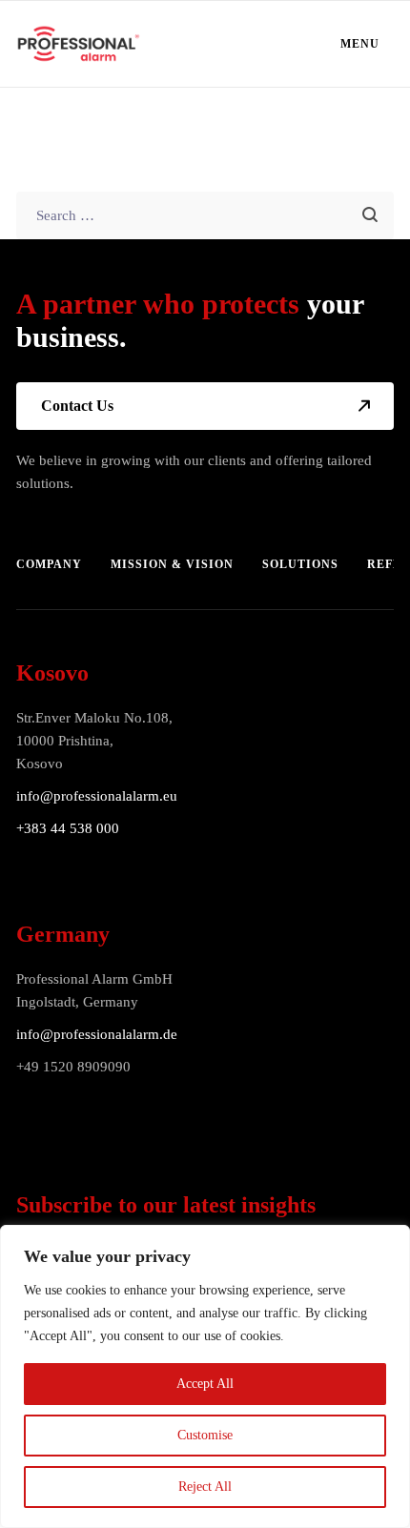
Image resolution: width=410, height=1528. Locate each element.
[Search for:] (205, 215)
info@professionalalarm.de (96, 1034)
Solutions (300, 564)
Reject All (205, 1486)
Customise (205, 1435)
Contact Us (77, 405)
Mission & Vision (172, 564)
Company (49, 564)
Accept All (205, 1383)
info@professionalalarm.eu (96, 796)
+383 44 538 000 (67, 828)
